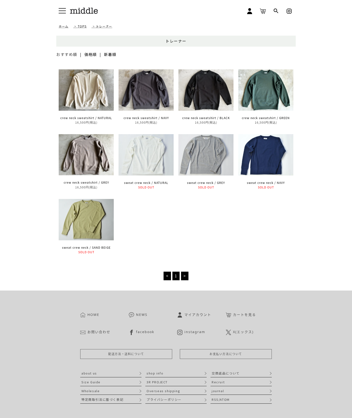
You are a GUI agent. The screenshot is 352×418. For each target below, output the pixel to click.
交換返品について (226, 373)
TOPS (82, 26)
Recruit (218, 382)
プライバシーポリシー (164, 399)
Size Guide (91, 382)
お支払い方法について (226, 354)
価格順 (90, 54)
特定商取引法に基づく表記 (102, 399)
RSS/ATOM (221, 399)
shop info (155, 373)
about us (89, 373)
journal (218, 391)
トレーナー (104, 26)
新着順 (110, 54)
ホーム (63, 26)
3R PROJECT (157, 382)
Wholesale (90, 391)
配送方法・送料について (126, 354)
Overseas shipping (163, 391)
